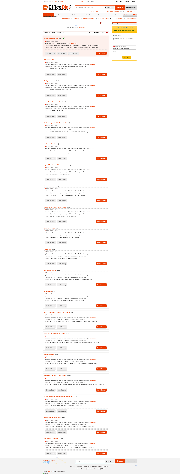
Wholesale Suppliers (88, 18)
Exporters (76, 18)
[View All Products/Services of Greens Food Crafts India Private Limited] (62, 327)
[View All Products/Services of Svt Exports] (62, 264)
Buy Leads (101, 15)
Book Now (82, 27)
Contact (133, 1)
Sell (117, 1)
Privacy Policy (106, 466)
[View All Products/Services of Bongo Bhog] (62, 306)
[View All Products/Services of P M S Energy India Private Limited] (62, 137)
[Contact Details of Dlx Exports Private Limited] (50, 432)
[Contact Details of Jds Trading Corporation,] (50, 453)
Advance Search (95, 11)
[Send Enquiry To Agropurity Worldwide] (101, 53)
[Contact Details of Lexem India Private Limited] (50, 116)
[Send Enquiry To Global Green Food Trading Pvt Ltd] (101, 221)
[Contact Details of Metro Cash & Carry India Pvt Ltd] (50, 348)
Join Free (54, 1)
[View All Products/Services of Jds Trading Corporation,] (62, 453)
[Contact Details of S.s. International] (50, 158)
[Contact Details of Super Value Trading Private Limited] (50, 179)
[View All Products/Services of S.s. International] (62, 158)
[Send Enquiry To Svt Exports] (101, 264)
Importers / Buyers (103, 18)
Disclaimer (79, 466)
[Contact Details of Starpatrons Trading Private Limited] (50, 390)
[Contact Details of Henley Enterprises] (50, 95)
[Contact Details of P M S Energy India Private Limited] (50, 137)
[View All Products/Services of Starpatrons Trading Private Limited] (62, 390)
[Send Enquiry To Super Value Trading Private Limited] (101, 179)
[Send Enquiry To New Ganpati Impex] (101, 285)
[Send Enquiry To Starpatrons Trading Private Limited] (101, 390)
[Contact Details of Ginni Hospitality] (50, 200)
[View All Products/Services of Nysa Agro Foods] (62, 242)
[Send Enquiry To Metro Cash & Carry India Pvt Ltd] (101, 348)
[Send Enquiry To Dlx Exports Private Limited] (101, 432)
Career (127, 1)
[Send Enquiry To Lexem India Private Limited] (101, 116)
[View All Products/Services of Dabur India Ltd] (62, 74)
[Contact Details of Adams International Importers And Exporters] (50, 411)
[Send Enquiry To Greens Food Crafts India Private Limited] (101, 327)
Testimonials (83, 469)
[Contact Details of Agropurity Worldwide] (50, 53)
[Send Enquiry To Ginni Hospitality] (101, 200)
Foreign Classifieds (131, 18)
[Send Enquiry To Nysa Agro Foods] (101, 242)
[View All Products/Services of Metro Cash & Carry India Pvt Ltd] (62, 348)
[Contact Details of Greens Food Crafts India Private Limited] (50, 327)
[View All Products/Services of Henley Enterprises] (62, 95)
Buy (121, 1)
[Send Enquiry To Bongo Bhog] (101, 306)
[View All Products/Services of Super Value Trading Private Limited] (62, 179)
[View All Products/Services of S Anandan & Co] (62, 369)
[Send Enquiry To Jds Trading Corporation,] (101, 453)
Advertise (114, 15)
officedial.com (50, 471)
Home (48, 15)
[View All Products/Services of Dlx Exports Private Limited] (62, 432)
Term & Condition (96, 466)
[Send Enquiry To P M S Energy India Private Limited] (101, 137)
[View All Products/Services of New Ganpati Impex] (62, 285)
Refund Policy (87, 466)
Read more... (74, 43)
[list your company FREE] (130, 16)
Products (74, 15)
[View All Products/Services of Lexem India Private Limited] (62, 116)
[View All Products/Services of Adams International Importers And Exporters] (62, 411)
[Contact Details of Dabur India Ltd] (50, 74)
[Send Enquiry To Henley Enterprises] (101, 95)
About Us (72, 466)
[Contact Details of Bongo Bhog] (50, 306)
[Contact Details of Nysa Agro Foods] (50, 242)
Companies (61, 15)
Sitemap (103, 469)
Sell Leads (87, 15)
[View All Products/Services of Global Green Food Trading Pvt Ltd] (62, 221)
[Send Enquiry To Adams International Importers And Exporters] (101, 411)
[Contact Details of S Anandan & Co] (50, 369)
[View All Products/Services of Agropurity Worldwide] (62, 53)
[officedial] (57, 10)
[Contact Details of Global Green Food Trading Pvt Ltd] (50, 221)
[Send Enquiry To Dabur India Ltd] (101, 74)
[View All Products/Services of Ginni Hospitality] (62, 200)
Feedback (90, 469)
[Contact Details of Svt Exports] (50, 264)
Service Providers (117, 18)
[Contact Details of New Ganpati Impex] (50, 285)
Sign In (62, 1)
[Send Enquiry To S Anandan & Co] (101, 369)
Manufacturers (66, 18)
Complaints (97, 469)
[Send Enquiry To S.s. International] (101, 158)
